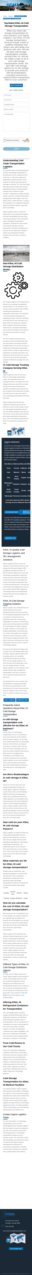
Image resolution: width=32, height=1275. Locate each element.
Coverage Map (11, 512)
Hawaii (10, 16)
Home (5, 16)
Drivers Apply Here (16, 1248)
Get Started (16, 85)
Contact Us (10, 538)
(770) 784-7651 (9, 1226)
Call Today (9, 700)
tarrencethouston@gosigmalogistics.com (14, 1231)
